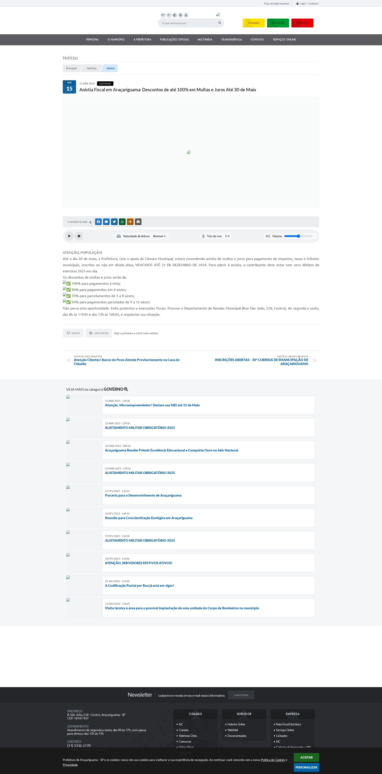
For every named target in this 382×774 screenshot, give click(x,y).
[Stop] (78, 236)
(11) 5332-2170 (79, 745)
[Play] (69, 236)
